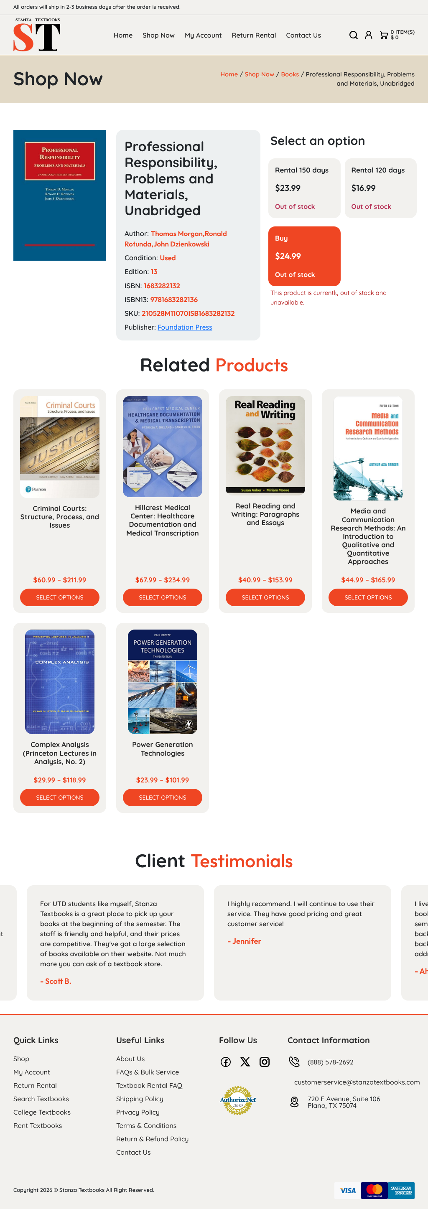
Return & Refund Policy (152, 1139)
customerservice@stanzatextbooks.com (357, 1082)
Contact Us (303, 35)
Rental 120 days (378, 170)
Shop (21, 1058)
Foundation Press (185, 327)
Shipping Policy (139, 1099)
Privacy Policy (138, 1112)
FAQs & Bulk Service (147, 1072)
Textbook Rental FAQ (149, 1085)
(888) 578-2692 (331, 1062)
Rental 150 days (302, 170)
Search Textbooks (41, 1099)
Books (290, 74)
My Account (203, 35)
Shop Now (159, 35)
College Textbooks (42, 1112)
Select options (59, 597)
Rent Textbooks (37, 1125)
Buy (281, 238)
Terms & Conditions (146, 1125)
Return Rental (254, 35)
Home (123, 35)
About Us (130, 1058)
